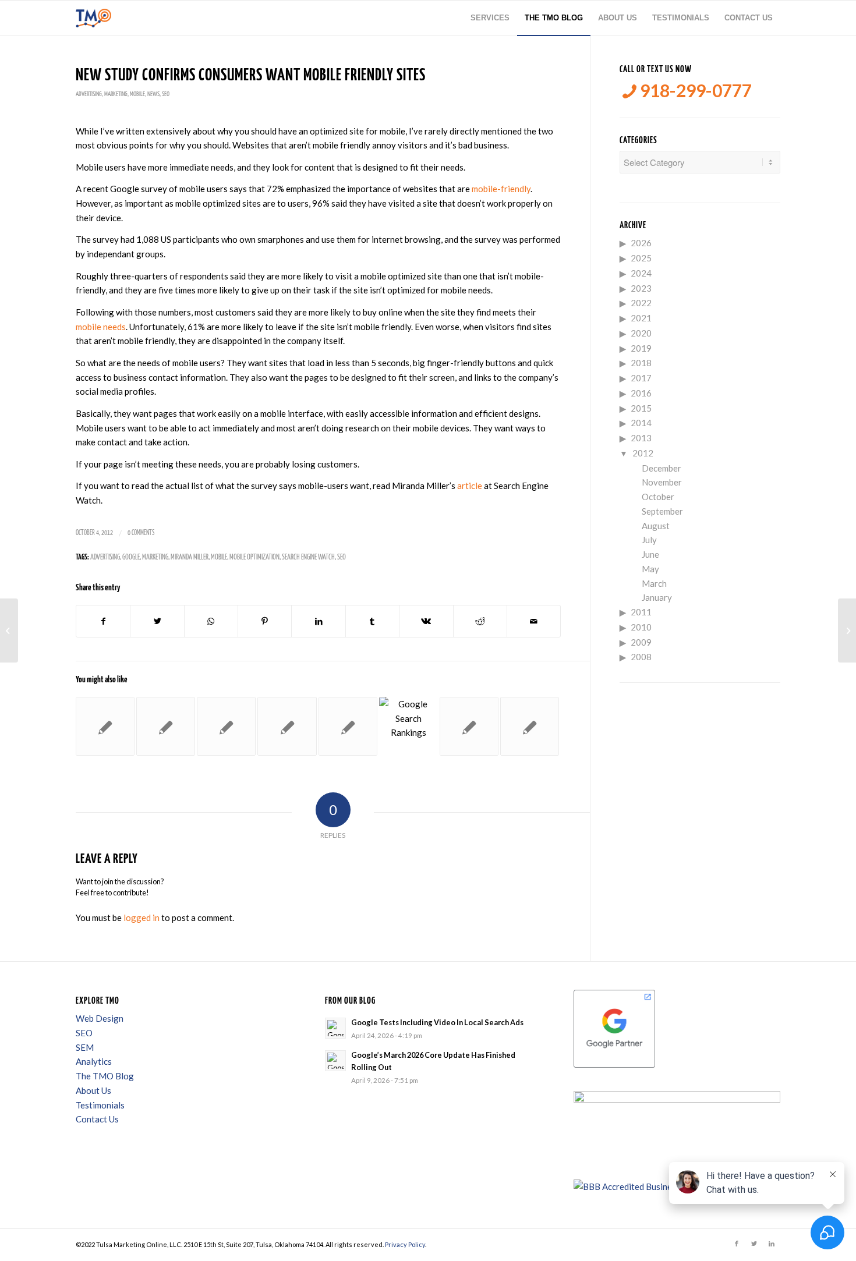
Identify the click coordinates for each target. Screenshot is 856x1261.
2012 (642, 453)
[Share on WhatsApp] (211, 621)
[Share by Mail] (533, 621)
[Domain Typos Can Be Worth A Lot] (529, 726)
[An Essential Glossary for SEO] (105, 726)
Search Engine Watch (308, 557)
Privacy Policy (405, 1244)
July (649, 539)
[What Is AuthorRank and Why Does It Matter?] (348, 726)
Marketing (116, 94)
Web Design (99, 1018)
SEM (85, 1047)
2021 (641, 318)
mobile (219, 557)
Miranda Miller (189, 557)
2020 (641, 333)
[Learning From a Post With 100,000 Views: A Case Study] (226, 726)
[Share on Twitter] (156, 621)
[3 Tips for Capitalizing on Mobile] (286, 726)
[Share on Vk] (425, 621)
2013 (641, 438)
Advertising (89, 94)
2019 (641, 348)
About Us (93, 1090)
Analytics (94, 1061)
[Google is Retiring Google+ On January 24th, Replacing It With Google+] (469, 726)
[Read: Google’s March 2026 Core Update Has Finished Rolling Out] (335, 1060)
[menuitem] (490, 18)
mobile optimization (254, 557)
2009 (641, 642)
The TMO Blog (105, 1076)
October (658, 496)
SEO (165, 94)
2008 (641, 656)
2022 (641, 302)
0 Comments (141, 533)
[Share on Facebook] (103, 621)
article (469, 485)
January (657, 597)
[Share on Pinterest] (264, 621)
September (662, 511)
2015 (641, 408)
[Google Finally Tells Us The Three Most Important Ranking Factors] (165, 726)
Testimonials (100, 1105)
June (650, 554)
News (153, 94)
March (654, 583)
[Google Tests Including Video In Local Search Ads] (408, 726)
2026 (641, 243)
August (656, 525)
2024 (641, 273)
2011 (641, 612)
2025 (641, 258)
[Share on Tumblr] (372, 621)
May (650, 569)
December (661, 468)
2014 (641, 422)
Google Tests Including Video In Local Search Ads (437, 1022)
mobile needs (101, 326)
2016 (641, 393)
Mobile (137, 94)
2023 (641, 288)
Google (131, 557)
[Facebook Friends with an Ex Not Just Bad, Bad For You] (9, 630)
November (662, 482)
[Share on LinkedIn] (318, 621)
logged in (141, 917)
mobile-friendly (501, 188)
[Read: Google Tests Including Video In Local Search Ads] (335, 1028)
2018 (641, 362)
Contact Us (97, 1119)
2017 (641, 378)
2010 (641, 627)
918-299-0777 (694, 90)
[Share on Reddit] (480, 621)
